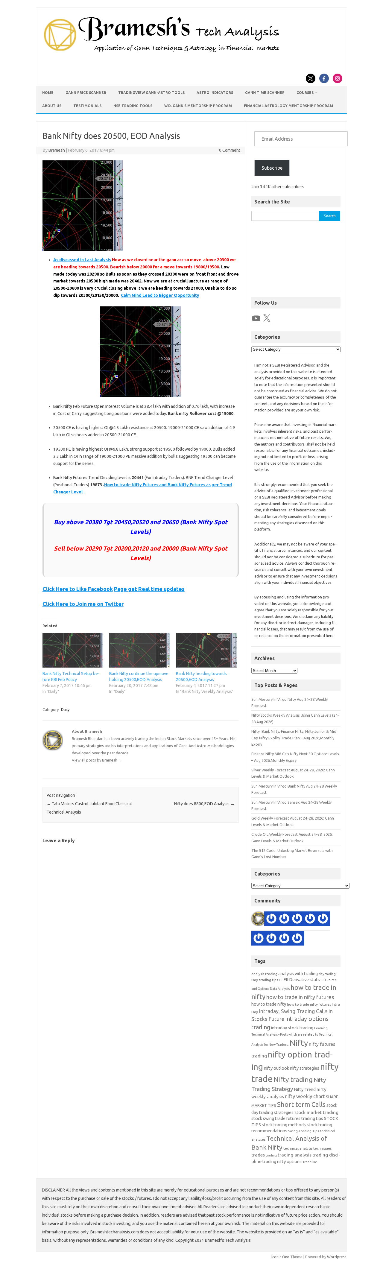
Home (48, 93)
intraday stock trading (292, 1027)
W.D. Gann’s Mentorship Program (198, 106)
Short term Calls (301, 1104)
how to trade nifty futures (309, 1004)
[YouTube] (256, 318)
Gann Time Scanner (265, 93)
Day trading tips (264, 980)
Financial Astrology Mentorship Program (288, 106)
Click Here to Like (65, 589)
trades (258, 1154)
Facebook (100, 589)
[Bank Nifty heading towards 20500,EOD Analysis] (206, 650)
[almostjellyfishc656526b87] (258, 939)
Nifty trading (293, 1079)
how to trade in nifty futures (300, 997)
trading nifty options (282, 1161)
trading (271, 1155)
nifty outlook (276, 1068)
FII (280, 980)
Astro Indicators (215, 93)
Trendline (310, 1162)
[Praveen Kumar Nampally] (284, 939)
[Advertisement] (296, 259)
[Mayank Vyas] (297, 939)
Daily (65, 709)
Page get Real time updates (149, 589)
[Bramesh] (258, 919)
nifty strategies (304, 1068)
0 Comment (229, 150)
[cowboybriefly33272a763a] (297, 919)
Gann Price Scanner (86, 93)
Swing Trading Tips (303, 1131)
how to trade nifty (268, 1004)
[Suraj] (284, 919)
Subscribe (272, 168)
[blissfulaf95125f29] (271, 919)
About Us (51, 106)
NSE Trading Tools (132, 106)
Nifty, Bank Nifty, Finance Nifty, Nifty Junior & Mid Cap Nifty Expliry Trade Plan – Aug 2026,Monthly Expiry (293, 737)
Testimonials (87, 106)
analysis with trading (298, 973)
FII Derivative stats (301, 979)
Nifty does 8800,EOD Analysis (204, 803)
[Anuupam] (310, 919)
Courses (305, 93)
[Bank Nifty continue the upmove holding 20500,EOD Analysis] (139, 650)
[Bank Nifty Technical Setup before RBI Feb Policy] (72, 650)
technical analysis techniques (307, 1148)
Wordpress (336, 1257)
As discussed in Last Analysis (82, 259)
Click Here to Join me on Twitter (83, 604)
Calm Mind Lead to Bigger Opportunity (160, 295)
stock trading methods (284, 1124)
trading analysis (294, 1154)
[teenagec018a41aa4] (271, 939)
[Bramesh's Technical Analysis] (161, 52)
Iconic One (280, 1257)
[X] (266, 318)
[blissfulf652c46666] (323, 919)
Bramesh (56, 150)
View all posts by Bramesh (97, 760)
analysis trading (264, 974)
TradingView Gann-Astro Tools (151, 93)
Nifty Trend (305, 1089)
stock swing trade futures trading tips (287, 1118)
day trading (327, 974)
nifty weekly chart (305, 1096)
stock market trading (316, 1112)
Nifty (299, 1042)
